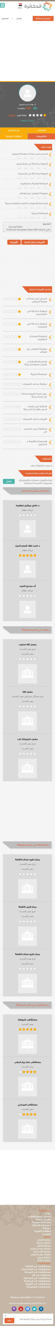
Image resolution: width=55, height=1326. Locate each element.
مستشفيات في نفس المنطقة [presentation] (32, 1005)
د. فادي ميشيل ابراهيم (27, 505)
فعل (9, 481)
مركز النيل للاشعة (27, 907)
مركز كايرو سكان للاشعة (27, 860)
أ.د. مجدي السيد (28, 586)
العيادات (41, 130)
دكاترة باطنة (44, 1260)
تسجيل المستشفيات (39, 1216)
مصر (20, 7)
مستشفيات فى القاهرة (38, 1266)
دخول (19, 18)
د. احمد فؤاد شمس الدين (27, 546)
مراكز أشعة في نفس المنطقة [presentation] (33, 845)
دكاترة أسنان (44, 1240)
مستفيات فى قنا (41, 1275)
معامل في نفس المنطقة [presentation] (35, 630)
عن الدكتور (14, 130)
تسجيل (5, 18)
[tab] (27, 491)
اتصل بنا (46, 1234)
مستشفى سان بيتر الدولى (27, 1062)
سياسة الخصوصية (41, 1222)
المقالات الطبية (14, 136)
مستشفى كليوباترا (27, 1020)
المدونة (47, 1228)
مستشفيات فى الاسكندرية (36, 1269)
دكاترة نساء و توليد (40, 1248)
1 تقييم (12, 115)
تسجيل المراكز (43, 1219)
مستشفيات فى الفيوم (38, 1284)
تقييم (14, 242)
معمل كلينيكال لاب (27, 739)
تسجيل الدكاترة (43, 18)
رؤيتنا (48, 1213)
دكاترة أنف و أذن (42, 1251)
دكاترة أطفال (44, 1246)
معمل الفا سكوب (27, 644)
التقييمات (41, 136)
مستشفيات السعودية (39, 1287)
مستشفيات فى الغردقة (37, 1272)
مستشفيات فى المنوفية (37, 1281)
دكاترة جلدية (44, 1243)
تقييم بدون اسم (34, 242)
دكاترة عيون (44, 1257)
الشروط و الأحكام (41, 1225)
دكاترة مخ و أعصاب (41, 1254)
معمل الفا (28, 692)
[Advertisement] (27, 53)
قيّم (9, 1320)
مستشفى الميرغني (27, 1105)
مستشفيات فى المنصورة (37, 1278)
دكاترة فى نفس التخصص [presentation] (35, 491)
